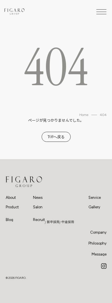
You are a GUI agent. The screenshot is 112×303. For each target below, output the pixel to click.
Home (83, 115)
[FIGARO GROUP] (24, 181)
